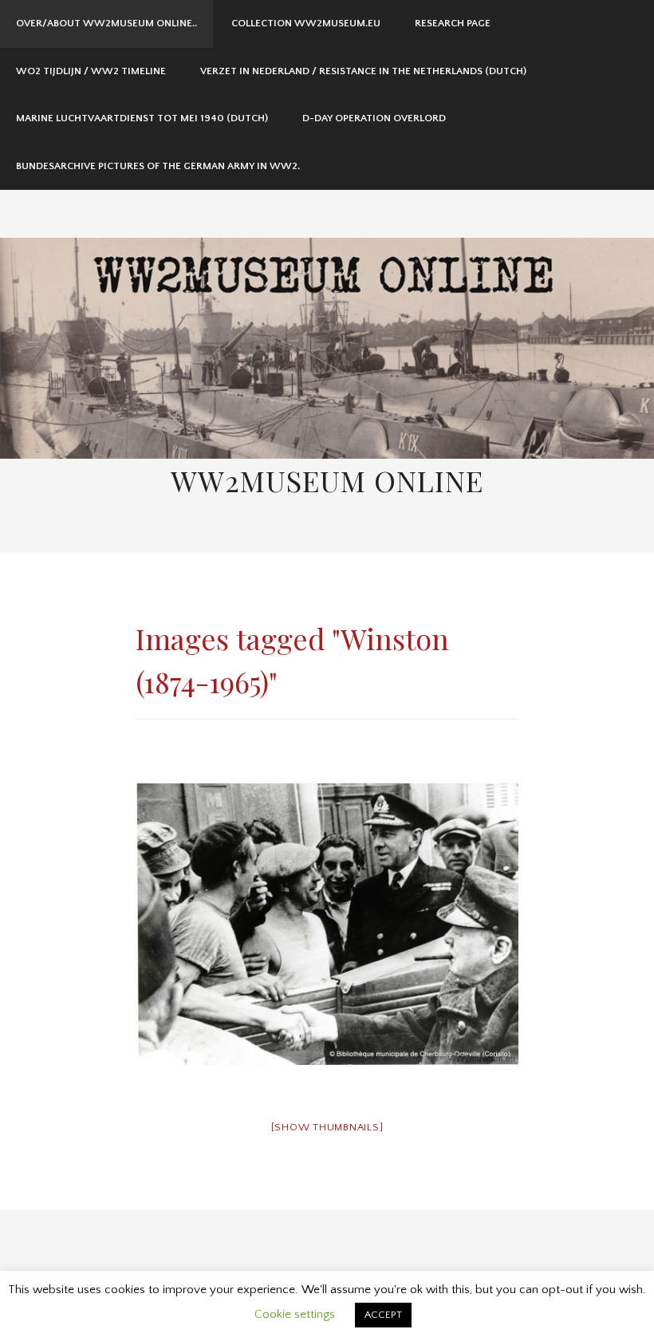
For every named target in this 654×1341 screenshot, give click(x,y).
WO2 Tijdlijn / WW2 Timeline (91, 71)
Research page (452, 23)
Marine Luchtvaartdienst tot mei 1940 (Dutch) (142, 118)
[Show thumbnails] (327, 1127)
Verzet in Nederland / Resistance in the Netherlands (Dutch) (363, 71)
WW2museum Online (327, 480)
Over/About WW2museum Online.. (106, 23)
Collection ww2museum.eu (305, 23)
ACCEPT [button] (383, 1314)
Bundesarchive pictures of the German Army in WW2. (158, 166)
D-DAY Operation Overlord (374, 118)
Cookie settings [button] (294, 1314)
